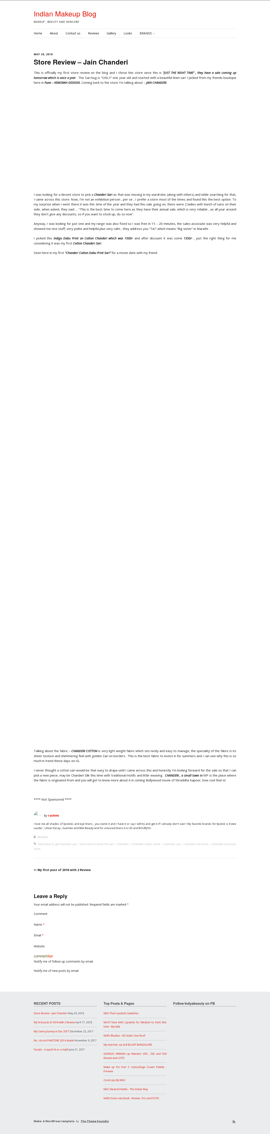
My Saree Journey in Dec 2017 (51, 1031)
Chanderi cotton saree (146, 844)
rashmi (53, 815)
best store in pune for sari (97, 844)
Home (38, 33)
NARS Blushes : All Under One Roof (124, 1035)
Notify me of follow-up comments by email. (63, 961)
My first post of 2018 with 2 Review (64, 870)
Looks (128, 33)
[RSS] (234, 1122)
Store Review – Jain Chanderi (51, 1013)
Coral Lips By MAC (115, 1080)
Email (38, 935)
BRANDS (146, 33)
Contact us (73, 33)
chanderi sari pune (196, 844)
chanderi (122, 844)
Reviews (93, 33)
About (54, 33)
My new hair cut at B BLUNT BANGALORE (128, 1044)
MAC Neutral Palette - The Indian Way (126, 1089)
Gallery (111, 33)
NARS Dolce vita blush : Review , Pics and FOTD (131, 1098)
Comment (40, 914)
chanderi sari (172, 844)
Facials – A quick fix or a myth (51, 1049)
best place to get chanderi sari (57, 844)
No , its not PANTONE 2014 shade (54, 1040)
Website (39, 946)
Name (39, 924)
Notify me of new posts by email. (56, 971)
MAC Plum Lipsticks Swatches (121, 1013)
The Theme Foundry (95, 1121)
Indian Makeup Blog (65, 13)
